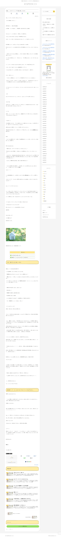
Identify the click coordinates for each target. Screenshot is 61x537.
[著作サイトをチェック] (25, 461)
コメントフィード (46, 214)
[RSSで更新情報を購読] (30, 461)
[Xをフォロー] (27, 461)
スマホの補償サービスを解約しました (49, 32)
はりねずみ (49, 70)
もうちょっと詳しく (45, 75)
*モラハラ (8, 453)
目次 (21, 252)
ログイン (44, 210)
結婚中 (11, 453)
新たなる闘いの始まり (46, 22)
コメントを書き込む (22, 526)
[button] (33, 13)
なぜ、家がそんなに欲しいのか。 (16, 255)
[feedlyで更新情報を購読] (29, 461)
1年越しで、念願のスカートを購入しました (48, 25)
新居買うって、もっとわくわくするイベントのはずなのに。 (20, 257)
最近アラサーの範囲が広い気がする (49, 34)
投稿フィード (45, 212)
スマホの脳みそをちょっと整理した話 (49, 28)
